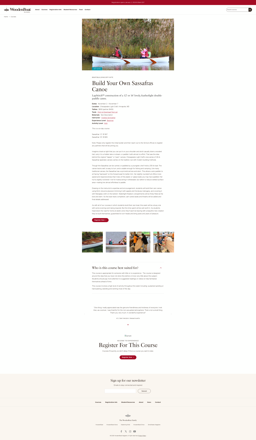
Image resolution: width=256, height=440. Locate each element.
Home (6, 16)
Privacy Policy (142, 435)
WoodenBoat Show (139, 424)
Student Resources (70, 9)
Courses (45, 9)
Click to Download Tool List (108, 112)
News (149, 402)
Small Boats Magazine (154, 424)
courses (13, 16)
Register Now (99, 220)
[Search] (250, 10)
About (37, 9)
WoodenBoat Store (112, 424)
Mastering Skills (125, 424)
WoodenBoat (99, 424)
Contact (87, 9)
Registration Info (56, 9)
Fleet (81, 9)
